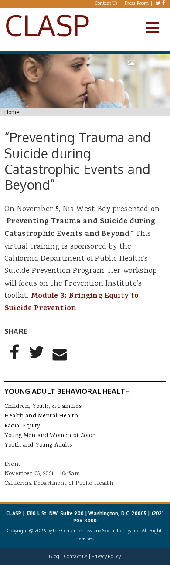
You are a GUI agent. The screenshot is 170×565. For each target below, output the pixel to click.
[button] (14, 359)
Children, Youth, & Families (43, 406)
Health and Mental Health (41, 416)
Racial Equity (22, 426)
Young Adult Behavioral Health (67, 391)
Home (11, 112)
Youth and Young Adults (38, 445)
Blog (54, 556)
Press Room (137, 3)
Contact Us (106, 3)
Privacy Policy (106, 556)
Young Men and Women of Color (49, 435)
